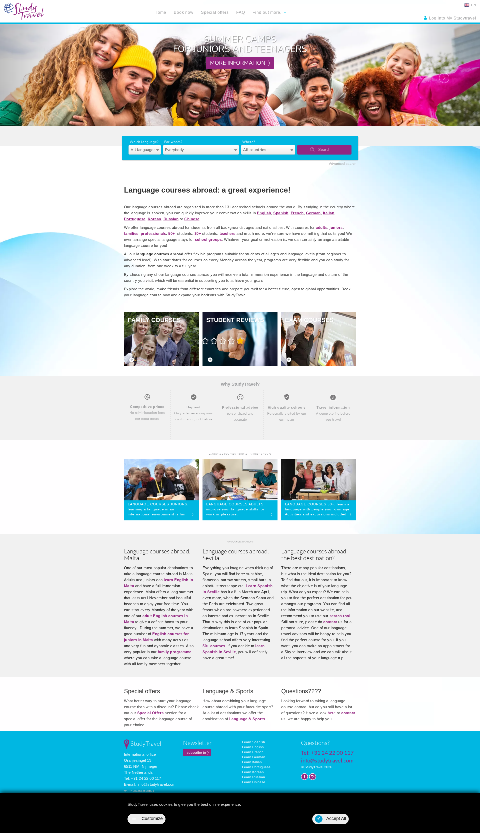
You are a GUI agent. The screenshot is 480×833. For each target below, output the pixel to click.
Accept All (331, 818)
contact (330, 622)
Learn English (253, 747)
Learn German (253, 757)
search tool (340, 616)
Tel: (327, 752)
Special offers (215, 12)
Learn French (253, 752)
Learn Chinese (253, 782)
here (332, 713)
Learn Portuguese (256, 767)
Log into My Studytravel (452, 18)
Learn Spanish (253, 742)
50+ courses (213, 646)
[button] (36, 75)
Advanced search (342, 164)
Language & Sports (247, 719)
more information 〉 (240, 63)
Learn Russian (253, 777)
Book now (184, 12)
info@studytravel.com (157, 784)
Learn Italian (252, 762)
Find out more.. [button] (268, 12)
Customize (147, 818)
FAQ (240, 12)
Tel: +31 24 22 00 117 (142, 778)
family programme (175, 652)
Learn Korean (253, 772)
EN (473, 5)
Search (324, 149)
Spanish (280, 213)
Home (160, 12)
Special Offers (150, 713)
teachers (228, 233)
